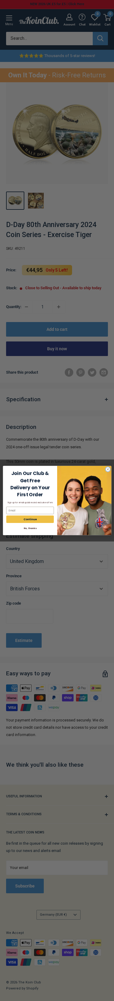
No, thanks (29, 528)
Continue (29, 519)
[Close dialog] (107, 469)
